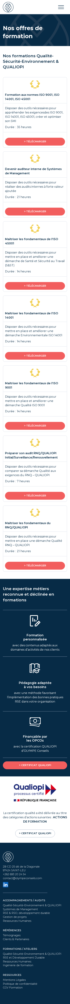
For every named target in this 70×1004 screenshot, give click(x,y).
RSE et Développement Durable (24, 957)
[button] (61, 7)
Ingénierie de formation (18, 965)
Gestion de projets (15, 917)
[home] (8, 7)
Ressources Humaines (17, 920)
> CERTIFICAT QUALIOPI (35, 765)
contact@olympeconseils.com (22, 878)
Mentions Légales (14, 980)
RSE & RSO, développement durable (26, 913)
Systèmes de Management (20, 909)
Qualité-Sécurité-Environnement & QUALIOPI (32, 905)
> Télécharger (35, 141)
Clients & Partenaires (16, 939)
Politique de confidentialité (20, 983)
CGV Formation (13, 987)
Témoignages (11, 935)
